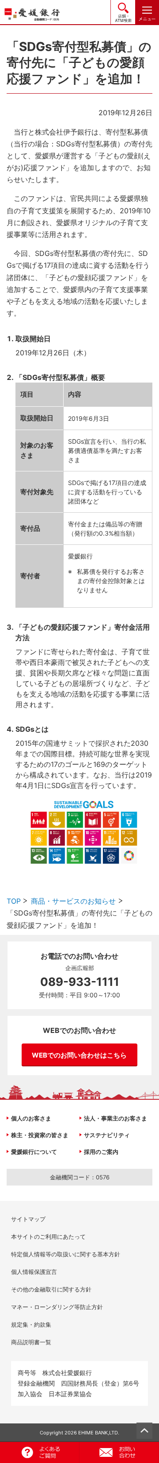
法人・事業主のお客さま (115, 1118)
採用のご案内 (101, 1151)
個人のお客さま (31, 1118)
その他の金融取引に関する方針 (51, 1289)
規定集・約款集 (31, 1324)
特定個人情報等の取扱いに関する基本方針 (65, 1254)
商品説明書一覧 (31, 1342)
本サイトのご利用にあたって (48, 1236)
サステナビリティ (107, 1134)
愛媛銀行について (34, 1151)
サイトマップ (28, 1218)
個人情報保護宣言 (34, 1271)
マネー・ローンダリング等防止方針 (57, 1306)
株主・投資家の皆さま (39, 1134)
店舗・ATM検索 (123, 12)
